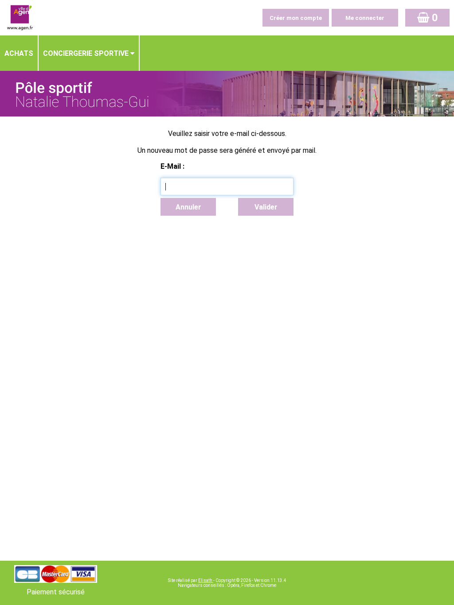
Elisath (205, 580)
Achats (18, 53)
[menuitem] (19, 53)
